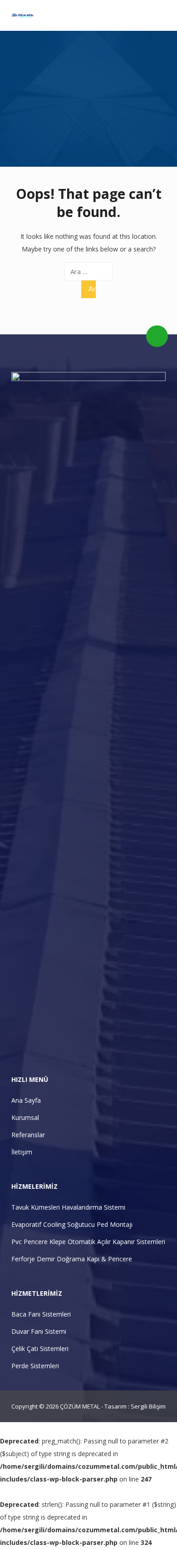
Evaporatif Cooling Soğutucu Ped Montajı (72, 1224)
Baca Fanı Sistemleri (41, 1314)
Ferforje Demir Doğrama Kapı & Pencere (71, 1259)
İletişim (21, 1152)
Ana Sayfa (26, 1100)
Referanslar (28, 1134)
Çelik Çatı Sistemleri (40, 1348)
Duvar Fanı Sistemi (38, 1331)
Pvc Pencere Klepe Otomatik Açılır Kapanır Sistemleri (88, 1241)
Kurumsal (25, 1117)
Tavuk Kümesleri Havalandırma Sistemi (68, 1207)
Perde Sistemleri (35, 1365)
